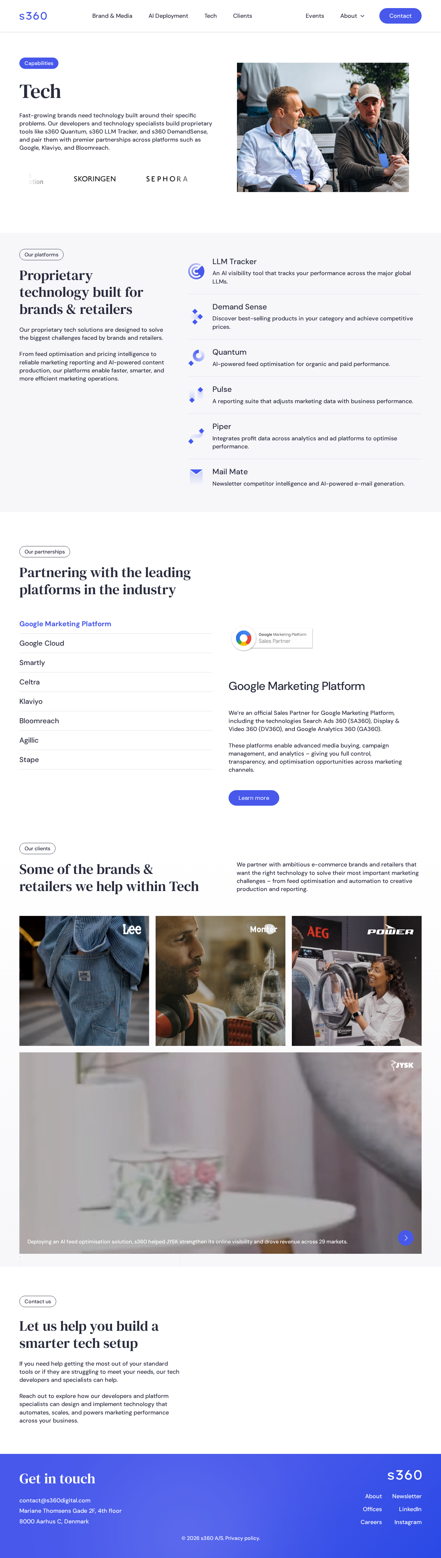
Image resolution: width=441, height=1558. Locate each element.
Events (315, 16)
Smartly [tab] (32, 662)
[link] (33, 16)
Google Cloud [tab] (41, 643)
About (348, 16)
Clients (242, 16)
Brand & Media (112, 16)
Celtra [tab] (29, 682)
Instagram (408, 1522)
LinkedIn (410, 1509)
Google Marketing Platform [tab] (65, 624)
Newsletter (407, 1496)
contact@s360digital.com (54, 1500)
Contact (400, 16)
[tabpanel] (315, 710)
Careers (371, 1522)
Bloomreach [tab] (39, 720)
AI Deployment (168, 16)
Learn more (254, 798)
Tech (210, 16)
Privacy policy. (242, 1538)
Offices (372, 1509)
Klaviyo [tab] (31, 701)
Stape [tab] (29, 759)
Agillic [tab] (29, 740)
